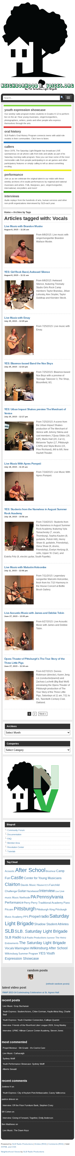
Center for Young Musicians (43, 878)
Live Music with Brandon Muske (23, 226)
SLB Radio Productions (34, 937)
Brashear (51, 871)
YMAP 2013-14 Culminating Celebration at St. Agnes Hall (30, 992)
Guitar (22, 891)
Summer (51, 938)
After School (30, 870)
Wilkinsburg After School (49, 948)
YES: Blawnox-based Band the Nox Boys (28, 363)
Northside (24, 897)
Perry (27, 902)
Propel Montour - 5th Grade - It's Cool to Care (24, 1048)
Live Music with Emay (17, 317)
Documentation (14, 834)
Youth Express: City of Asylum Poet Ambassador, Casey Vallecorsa (34, 1093)
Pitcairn (9, 909)
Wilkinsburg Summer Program (21, 953)
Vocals (9, 948)
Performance (14, 902)
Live (57, 891)
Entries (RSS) (41, 1144)
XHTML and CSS (8, 1147)
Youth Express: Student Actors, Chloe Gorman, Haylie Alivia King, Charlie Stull (36, 1013)
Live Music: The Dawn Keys (16, 1130)
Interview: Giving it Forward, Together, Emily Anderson (28, 1118)
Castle (17, 877)
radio (44, 916)
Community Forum (16, 830)
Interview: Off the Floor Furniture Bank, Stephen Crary (28, 1105)
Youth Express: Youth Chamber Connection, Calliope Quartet (31, 1020)
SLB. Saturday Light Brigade (41, 931)
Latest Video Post (14, 987)
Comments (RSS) (55, 1144)
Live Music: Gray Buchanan (16, 1006)
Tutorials (11, 851)
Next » (42, 713)
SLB (9, 931)
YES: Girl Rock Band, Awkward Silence (27, 271)
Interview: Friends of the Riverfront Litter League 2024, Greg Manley (34, 1025)
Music (15, 897)
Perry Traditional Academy (47, 902)
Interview (47, 891)
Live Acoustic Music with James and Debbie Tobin (34, 612)
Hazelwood (33, 891)
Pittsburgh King (45, 909)
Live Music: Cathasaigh (13, 1053)
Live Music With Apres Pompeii (22, 463)
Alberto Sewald (10, 1069)
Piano (66, 902)
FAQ (9, 839)
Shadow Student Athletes (51, 924)
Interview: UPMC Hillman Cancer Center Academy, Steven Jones (33, 1030)
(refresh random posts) (57, 984)
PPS (25, 916)
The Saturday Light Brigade (42, 943)
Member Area (13, 843)
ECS (46, 885)
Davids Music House (32, 885)
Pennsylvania (50, 896)
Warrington (22, 948)
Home (7, 212)
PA (33, 896)
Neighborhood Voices (10, 1152)
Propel (34, 916)
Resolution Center (15, 847)
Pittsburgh (25, 908)
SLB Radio (13, 937)
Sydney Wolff (9, 1058)
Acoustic (10, 871)
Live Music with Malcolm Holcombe (25, 567)
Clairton (12, 884)
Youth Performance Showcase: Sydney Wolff (23, 1064)
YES (42, 953)
